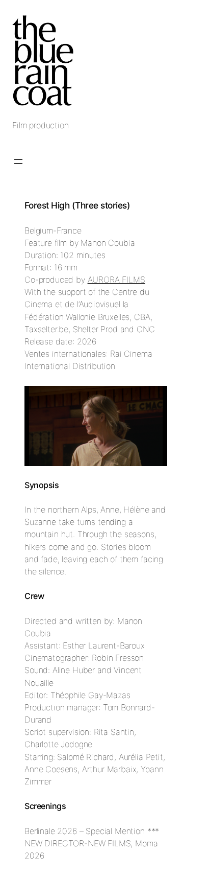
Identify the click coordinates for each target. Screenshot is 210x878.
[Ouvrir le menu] (18, 161)
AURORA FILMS (116, 279)
